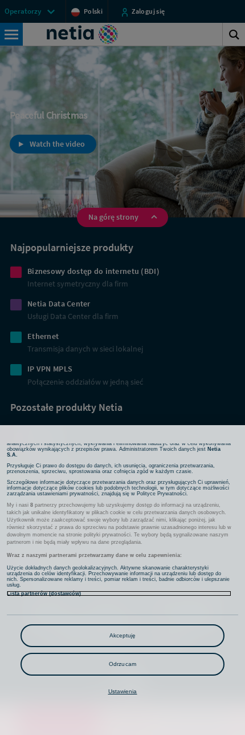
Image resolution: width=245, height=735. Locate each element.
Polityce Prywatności (161, 493)
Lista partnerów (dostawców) (44, 593)
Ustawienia (122, 691)
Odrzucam (122, 664)
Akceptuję (122, 635)
